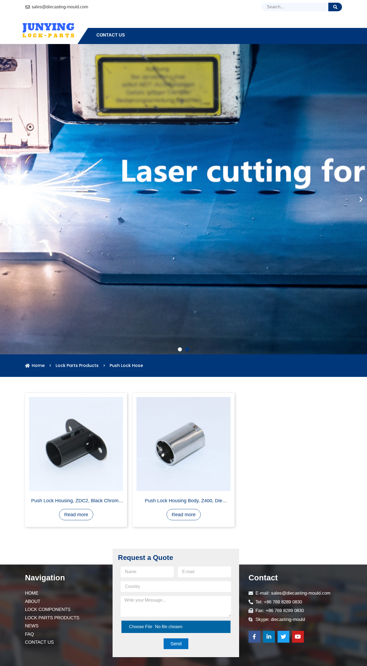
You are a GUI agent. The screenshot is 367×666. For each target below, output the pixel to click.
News (275, 25)
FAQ (297, 25)
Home (102, 25)
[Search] (335, 7)
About (128, 25)
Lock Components (168, 25)
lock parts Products (229, 25)
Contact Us (110, 35)
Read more (76, 602)
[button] (180, 437)
